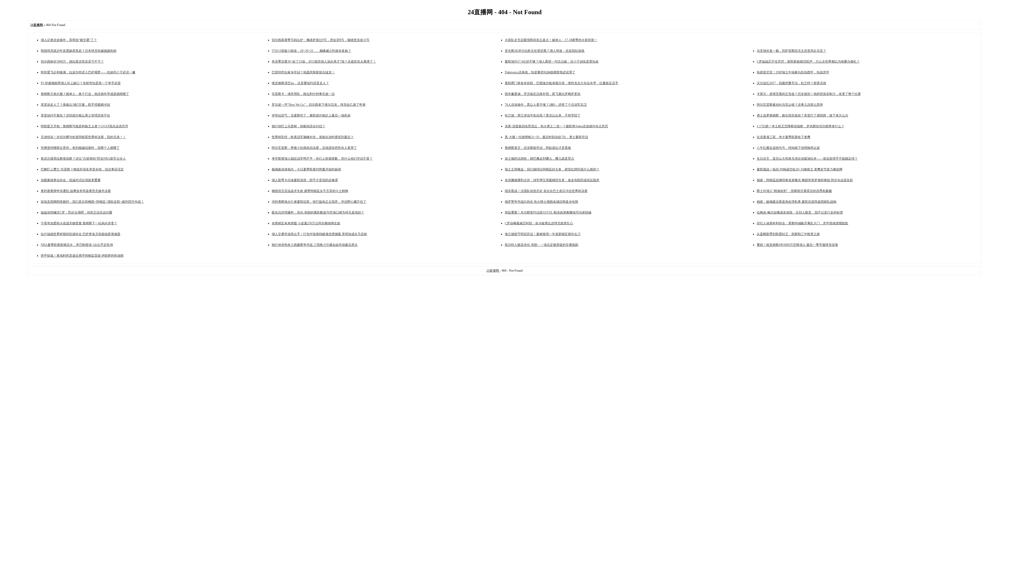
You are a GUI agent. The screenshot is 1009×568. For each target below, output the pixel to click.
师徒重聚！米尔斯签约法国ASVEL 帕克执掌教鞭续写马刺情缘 (548, 212)
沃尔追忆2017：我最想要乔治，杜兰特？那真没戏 (791, 83)
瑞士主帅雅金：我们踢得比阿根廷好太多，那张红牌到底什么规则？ (552, 169)
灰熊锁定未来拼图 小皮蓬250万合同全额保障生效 (306, 223)
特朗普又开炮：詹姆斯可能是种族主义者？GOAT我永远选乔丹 (84, 126)
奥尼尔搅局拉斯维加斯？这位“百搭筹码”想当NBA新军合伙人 (83, 158)
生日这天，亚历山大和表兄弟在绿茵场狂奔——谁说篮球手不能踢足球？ (807, 158)
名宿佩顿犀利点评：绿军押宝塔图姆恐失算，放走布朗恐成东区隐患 (552, 180)
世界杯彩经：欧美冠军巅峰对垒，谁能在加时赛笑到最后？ (313, 137)
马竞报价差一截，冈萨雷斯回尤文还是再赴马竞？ (791, 51)
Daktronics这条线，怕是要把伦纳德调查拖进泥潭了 (540, 72)
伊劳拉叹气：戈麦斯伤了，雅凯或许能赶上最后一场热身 (311, 115)
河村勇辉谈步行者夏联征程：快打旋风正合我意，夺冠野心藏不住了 (319, 202)
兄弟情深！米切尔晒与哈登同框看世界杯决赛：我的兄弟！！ (83, 137)
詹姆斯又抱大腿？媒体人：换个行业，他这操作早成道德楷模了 (85, 94)
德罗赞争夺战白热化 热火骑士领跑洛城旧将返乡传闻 (541, 202)
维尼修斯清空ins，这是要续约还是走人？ (300, 83)
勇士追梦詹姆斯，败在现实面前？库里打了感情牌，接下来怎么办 (802, 115)
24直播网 (493, 270)
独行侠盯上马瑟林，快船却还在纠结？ (298, 126)
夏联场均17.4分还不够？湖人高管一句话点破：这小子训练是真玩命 (552, 61)
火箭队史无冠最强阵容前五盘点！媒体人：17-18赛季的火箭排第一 (551, 40)
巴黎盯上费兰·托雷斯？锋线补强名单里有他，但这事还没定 (82, 169)
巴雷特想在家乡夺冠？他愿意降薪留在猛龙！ (303, 72)
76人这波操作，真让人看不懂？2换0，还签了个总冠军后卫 (546, 104)
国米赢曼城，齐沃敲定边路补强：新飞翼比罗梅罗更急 (542, 94)
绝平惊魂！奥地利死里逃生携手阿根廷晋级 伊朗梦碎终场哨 (82, 255)
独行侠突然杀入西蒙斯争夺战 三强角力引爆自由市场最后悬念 (315, 245)
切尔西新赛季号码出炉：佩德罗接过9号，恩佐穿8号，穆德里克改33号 (320, 40)
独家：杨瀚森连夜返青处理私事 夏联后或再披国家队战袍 (796, 202)
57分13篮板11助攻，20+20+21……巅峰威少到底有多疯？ (311, 51)
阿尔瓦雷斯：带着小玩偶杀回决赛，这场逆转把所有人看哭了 (314, 148)
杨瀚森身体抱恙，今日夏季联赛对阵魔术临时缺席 (306, 169)
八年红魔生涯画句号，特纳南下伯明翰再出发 (788, 148)
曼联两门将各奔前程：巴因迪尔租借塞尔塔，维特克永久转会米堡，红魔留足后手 (561, 83)
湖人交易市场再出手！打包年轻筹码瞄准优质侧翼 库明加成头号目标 (319, 234)
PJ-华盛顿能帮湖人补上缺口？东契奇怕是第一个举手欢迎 (81, 83)
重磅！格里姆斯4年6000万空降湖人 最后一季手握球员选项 (797, 245)
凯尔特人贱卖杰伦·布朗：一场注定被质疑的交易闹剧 (541, 245)
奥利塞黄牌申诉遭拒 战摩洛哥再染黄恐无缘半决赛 (76, 191)
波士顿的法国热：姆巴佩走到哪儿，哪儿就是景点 (539, 158)
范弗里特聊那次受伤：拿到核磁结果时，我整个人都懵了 (80, 148)
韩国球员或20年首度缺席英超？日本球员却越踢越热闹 (78, 51)
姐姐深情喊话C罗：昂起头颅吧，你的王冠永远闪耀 (76, 212)
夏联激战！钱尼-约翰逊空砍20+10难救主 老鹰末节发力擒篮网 (799, 169)
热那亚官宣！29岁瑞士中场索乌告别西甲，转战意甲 (793, 72)
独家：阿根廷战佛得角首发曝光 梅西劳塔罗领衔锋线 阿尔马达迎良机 (805, 180)
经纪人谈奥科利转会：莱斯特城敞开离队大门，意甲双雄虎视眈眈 (802, 223)
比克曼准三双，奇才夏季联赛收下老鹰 (783, 137)
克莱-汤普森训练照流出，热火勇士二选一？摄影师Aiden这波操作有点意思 (556, 126)
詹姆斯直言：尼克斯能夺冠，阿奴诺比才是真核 (538, 148)
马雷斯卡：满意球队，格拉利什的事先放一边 (303, 94)
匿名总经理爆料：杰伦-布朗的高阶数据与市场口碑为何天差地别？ (318, 212)
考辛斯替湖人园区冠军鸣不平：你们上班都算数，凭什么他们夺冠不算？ (322, 158)
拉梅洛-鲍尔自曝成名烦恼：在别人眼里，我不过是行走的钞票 (800, 212)
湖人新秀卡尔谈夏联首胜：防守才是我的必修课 (305, 180)
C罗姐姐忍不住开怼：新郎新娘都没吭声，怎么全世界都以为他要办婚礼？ (808, 61)
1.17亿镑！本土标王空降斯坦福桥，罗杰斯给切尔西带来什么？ (800, 126)
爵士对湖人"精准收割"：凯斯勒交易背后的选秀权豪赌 (794, 191)
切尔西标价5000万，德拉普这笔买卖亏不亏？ (72, 61)
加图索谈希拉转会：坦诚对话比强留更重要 (71, 180)
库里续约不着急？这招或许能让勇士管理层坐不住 (75, 115)
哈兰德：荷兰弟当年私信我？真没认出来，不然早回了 (542, 115)
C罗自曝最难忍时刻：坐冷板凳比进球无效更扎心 (539, 223)
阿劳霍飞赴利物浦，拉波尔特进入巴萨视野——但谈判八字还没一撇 (88, 72)
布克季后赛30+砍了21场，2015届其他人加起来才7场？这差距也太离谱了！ (324, 61)
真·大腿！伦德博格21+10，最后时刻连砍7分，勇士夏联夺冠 (546, 137)
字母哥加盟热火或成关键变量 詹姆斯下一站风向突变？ (79, 223)
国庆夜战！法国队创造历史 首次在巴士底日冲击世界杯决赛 (546, 191)
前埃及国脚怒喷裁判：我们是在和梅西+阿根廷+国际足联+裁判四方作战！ (92, 202)
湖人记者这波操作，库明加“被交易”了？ (69, 40)
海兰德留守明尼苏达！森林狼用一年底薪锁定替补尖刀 (542, 234)
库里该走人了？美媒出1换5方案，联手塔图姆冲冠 (75, 104)
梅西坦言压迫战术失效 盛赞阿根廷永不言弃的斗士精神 (310, 191)
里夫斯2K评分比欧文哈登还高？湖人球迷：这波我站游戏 (544, 51)
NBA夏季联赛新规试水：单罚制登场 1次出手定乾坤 (77, 245)
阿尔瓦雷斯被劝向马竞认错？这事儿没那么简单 (790, 104)
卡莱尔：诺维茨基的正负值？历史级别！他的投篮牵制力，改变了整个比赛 (809, 94)
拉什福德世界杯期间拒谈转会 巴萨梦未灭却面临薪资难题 (80, 234)
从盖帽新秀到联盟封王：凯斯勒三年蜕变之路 (788, 234)
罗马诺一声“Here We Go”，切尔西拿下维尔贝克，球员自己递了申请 (318, 104)
